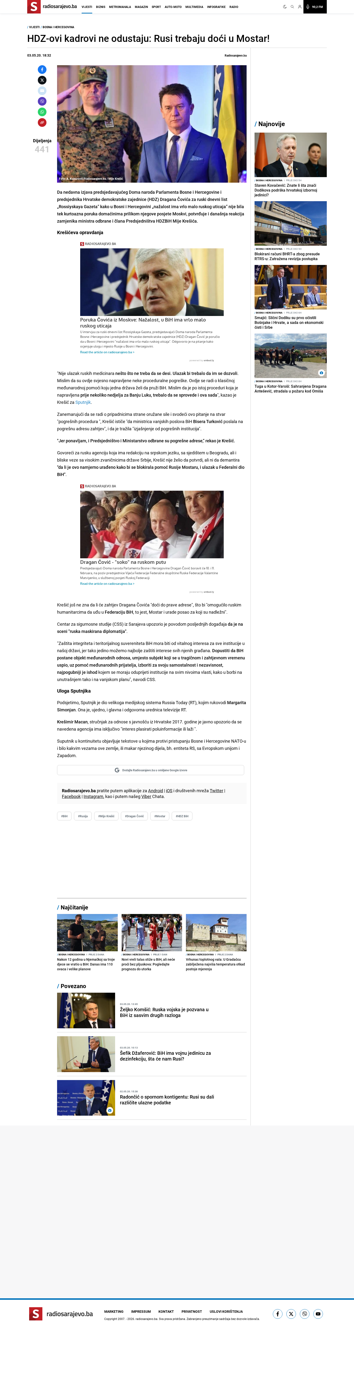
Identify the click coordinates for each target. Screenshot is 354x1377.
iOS (169, 790)
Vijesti (87, 7)
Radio (233, 7)
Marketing (114, 1311)
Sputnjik (83, 402)
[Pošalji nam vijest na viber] (304, 1314)
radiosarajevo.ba (146, 1319)
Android (155, 790)
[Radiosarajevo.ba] (61, 1313)
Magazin (141, 7)
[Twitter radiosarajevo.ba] (291, 1314)
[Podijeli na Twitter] (42, 80)
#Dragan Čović (134, 816)
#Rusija (83, 816)
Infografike (216, 7)
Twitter (216, 790)
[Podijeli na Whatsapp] (42, 112)
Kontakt (166, 1311)
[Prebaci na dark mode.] (285, 6)
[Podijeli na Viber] (42, 101)
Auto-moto (173, 7)
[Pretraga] (292, 7)
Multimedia (194, 7)
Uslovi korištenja (226, 1311)
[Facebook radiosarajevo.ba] (277, 1314)
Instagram (93, 796)
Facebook (71, 796)
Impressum (141, 1311)
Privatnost (192, 1311)
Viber (146, 796)
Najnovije (271, 124)
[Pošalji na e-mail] (42, 90)
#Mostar (159, 816)
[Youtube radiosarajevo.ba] (318, 1314)
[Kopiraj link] (42, 122)
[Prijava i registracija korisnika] (299, 6)
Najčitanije (74, 907)
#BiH (64, 816)
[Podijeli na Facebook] (42, 69)
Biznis (100, 7)
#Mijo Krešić (106, 816)
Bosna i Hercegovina (58, 27)
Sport (156, 7)
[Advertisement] (152, 859)
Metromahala (120, 7)
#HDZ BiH (182, 816)
